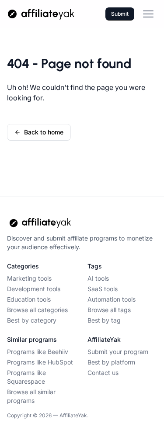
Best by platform (111, 362)
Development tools (33, 288)
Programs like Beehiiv (37, 351)
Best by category (31, 320)
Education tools (29, 299)
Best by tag (104, 320)
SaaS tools (102, 288)
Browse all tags (109, 309)
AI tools (98, 278)
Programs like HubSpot (40, 362)
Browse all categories (37, 309)
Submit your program (117, 351)
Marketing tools (29, 278)
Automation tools (111, 299)
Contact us (103, 372)
